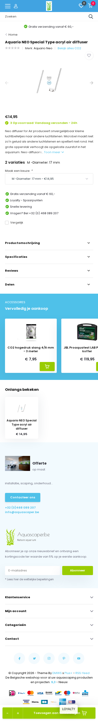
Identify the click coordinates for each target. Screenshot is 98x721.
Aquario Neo (43, 48)
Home (13, 34)
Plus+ (68, 673)
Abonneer (77, 570)
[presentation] (6, 83)
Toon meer (52, 152)
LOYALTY (68, 709)
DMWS (57, 673)
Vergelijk (16, 222)
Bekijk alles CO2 (69, 48)
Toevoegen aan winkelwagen (57, 713)
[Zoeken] (91, 16)
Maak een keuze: (18, 171)
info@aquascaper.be (22, 512)
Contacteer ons (22, 497)
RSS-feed (82, 673)
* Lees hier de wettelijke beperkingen (29, 579)
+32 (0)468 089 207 (20, 507)
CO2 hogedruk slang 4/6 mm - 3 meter (31, 349)
